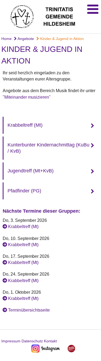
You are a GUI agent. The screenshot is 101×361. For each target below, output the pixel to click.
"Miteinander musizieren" (27, 97)
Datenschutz (32, 341)
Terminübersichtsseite (29, 310)
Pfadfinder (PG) (24, 190)
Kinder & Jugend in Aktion (61, 38)
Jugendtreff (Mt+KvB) (31, 170)
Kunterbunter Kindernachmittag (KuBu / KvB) (48, 148)
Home (6, 38)
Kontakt (50, 341)
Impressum (10, 341)
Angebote (25, 38)
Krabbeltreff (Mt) (25, 125)
